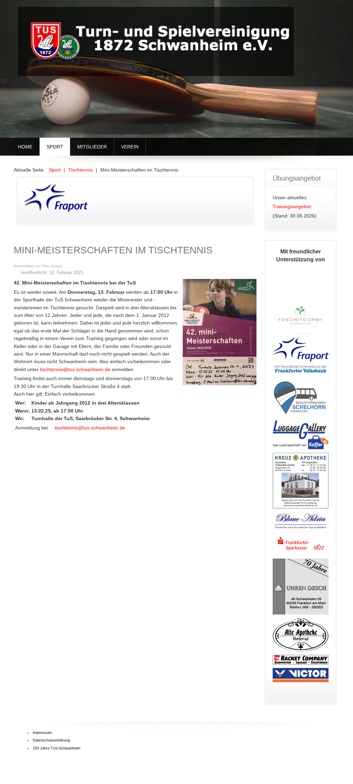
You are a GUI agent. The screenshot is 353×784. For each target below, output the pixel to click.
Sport (55, 146)
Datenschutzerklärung (51, 740)
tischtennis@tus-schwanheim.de (75, 369)
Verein (130, 146)
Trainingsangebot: (292, 206)
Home (25, 146)
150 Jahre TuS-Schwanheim (56, 748)
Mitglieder (92, 146)
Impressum (42, 732)
